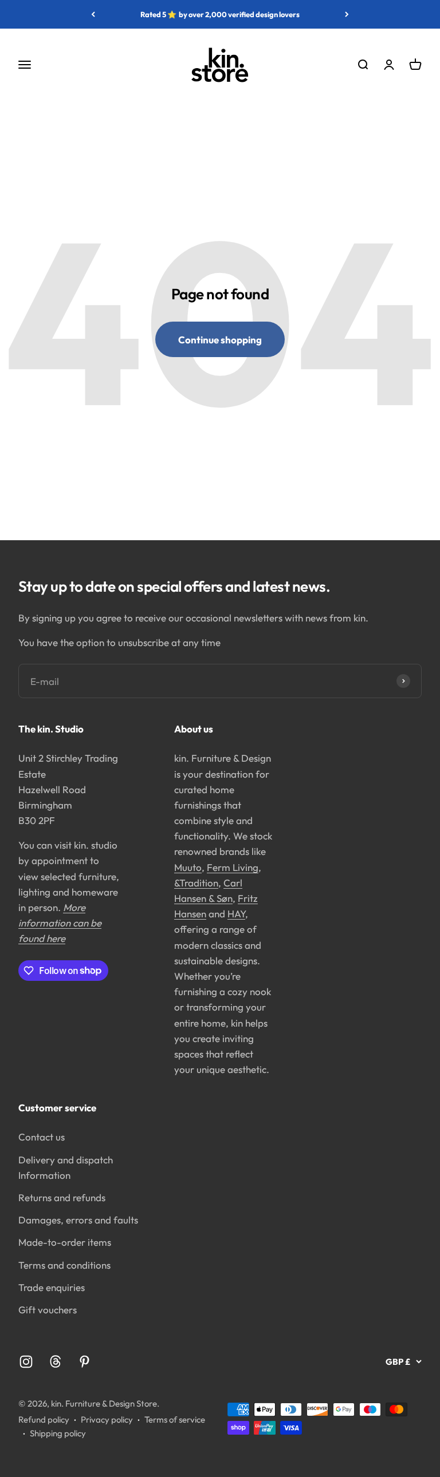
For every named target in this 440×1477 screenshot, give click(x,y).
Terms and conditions (64, 1265)
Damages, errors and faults (78, 1220)
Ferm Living (232, 867)
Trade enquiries (51, 1287)
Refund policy (43, 1419)
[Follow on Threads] (55, 1361)
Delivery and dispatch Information (65, 1167)
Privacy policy (107, 1419)
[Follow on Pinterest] (84, 1361)
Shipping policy (58, 1433)
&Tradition (196, 883)
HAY (236, 914)
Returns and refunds (61, 1197)
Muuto (188, 867)
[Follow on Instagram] (26, 1361)
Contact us (41, 1137)
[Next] (347, 14)
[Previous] (93, 14)
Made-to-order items (64, 1242)
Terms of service (174, 1419)
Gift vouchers (47, 1310)
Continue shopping (220, 340)
